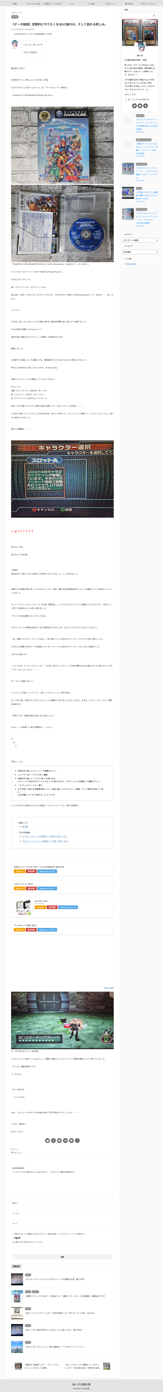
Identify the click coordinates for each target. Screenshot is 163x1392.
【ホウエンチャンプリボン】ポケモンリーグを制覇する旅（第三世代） (55, 1279)
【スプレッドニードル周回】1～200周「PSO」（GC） (45, 836)
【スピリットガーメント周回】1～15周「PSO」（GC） (45, 841)
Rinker (42, 903)
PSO (15, 1152)
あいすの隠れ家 (81, 1384)
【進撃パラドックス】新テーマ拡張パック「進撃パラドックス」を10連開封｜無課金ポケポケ (65, 1296)
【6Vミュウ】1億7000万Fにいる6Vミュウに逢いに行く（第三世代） (54, 1329)
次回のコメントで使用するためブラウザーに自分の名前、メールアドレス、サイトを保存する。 (50, 1234)
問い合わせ (129, 4)
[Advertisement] (62, 955)
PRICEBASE (131, 263)
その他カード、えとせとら (53, 4)
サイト (14, 1223)
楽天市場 (31, 871)
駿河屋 (25, 826)
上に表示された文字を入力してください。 (28, 1242)
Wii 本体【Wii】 (42, 901)
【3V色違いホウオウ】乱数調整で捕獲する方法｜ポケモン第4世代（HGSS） (147, 195)
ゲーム (72, 4)
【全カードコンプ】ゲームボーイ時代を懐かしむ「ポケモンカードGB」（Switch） (60, 1312)
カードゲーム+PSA (33, 4)
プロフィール (110, 4)
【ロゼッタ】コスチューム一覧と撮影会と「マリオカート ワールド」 (54, 1346)
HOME (15, 4)
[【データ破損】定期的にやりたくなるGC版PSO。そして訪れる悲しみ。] (65, 1140)
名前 (15, 1203)
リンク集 (91, 4)
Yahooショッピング (47, 871)
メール (15, 1213)
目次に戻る (109, 987)
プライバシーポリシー (148, 4)
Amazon (19, 871)
